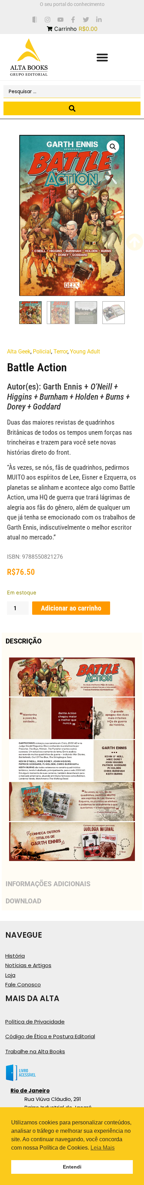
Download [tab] (23, 901)
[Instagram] (47, 19)
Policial (42, 351)
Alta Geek (18, 351)
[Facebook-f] (73, 19)
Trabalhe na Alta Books (35, 1051)
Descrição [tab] (24, 641)
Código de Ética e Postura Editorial (50, 1036)
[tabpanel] (72, 762)
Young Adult (85, 351)
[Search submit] (72, 108)
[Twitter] (86, 19)
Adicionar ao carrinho (71, 608)
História (15, 955)
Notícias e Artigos (28, 965)
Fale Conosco (23, 984)
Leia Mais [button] (103, 1148)
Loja (10, 975)
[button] (102, 57)
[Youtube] (60, 19)
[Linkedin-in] (99, 19)
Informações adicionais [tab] (48, 884)
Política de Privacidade (35, 1021)
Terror (60, 351)
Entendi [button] (72, 1167)
